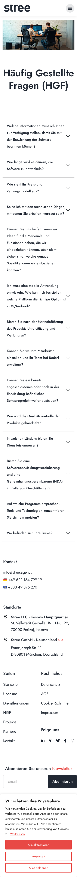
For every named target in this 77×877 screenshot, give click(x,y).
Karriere (9, 731)
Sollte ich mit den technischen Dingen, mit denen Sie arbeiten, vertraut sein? (36, 210)
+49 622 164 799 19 (25, 580)
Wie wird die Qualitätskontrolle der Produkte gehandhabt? (33, 419)
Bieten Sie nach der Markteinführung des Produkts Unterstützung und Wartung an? (35, 328)
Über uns (10, 694)
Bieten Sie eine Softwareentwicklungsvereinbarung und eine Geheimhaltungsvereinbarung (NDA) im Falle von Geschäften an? (35, 474)
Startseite (10, 684)
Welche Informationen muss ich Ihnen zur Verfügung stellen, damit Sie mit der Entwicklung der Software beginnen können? (35, 136)
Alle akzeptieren (38, 845)
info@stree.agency (17, 572)
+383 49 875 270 (22, 587)
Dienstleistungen (16, 703)
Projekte (9, 722)
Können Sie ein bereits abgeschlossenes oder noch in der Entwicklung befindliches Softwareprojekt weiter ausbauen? (33, 390)
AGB (45, 694)
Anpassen (38, 856)
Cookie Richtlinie (54, 703)
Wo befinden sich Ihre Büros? (29, 533)
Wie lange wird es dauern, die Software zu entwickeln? (30, 165)
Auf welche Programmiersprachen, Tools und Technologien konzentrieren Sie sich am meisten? (36, 510)
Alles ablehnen (38, 868)
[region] (38, 835)
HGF (7, 712)
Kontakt (9, 741)
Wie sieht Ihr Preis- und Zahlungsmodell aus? (24, 188)
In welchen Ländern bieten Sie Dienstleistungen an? (30, 442)
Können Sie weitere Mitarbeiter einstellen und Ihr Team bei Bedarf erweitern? (33, 357)
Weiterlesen (17, 834)
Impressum (49, 712)
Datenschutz (50, 684)
